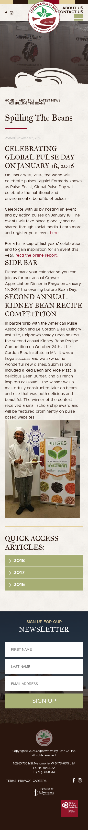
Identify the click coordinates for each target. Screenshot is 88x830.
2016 (19, 584)
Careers (39, 780)
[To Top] (44, 737)
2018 (19, 560)
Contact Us (70, 12)
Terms (11, 780)
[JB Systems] (44, 792)
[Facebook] (6, 13)
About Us (72, 8)
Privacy (24, 780)
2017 (19, 572)
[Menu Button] (78, 17)
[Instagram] (11, 13)
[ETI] (69, 808)
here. (55, 233)
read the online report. (36, 255)
